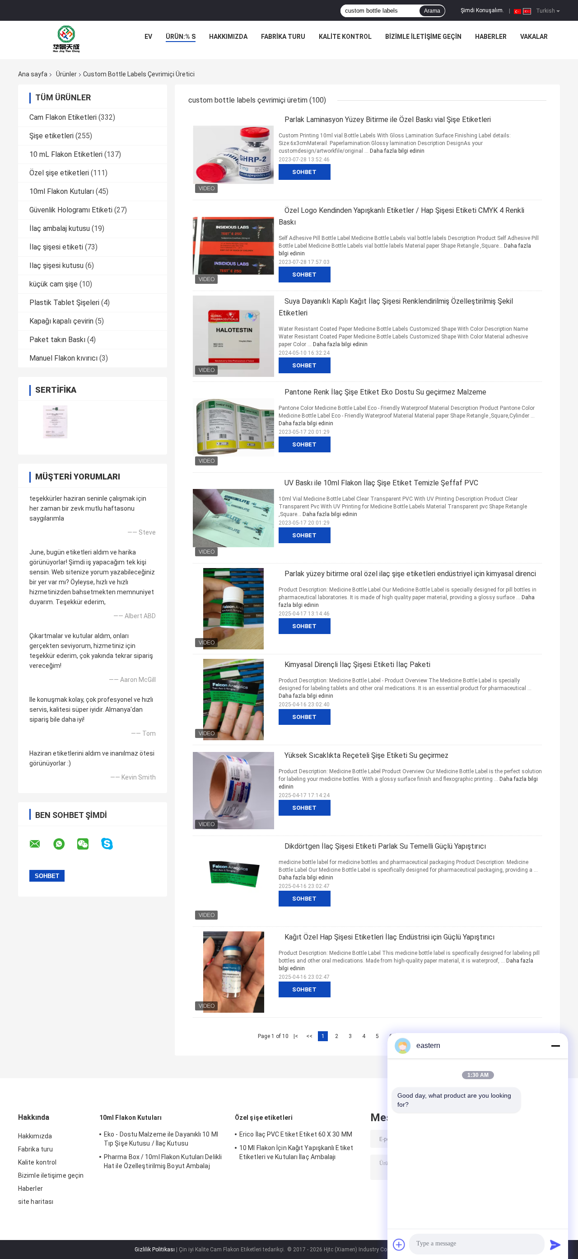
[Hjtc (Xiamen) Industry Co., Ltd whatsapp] (64, 844)
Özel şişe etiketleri (59, 173)
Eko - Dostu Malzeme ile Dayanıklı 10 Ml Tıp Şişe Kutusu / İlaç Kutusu (161, 1139)
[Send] (555, 1244)
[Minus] (555, 1045)
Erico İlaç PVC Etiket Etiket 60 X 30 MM (295, 1134)
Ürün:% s (181, 36)
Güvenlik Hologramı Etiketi (70, 210)
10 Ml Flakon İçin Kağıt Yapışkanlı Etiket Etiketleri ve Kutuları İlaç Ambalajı (296, 1152)
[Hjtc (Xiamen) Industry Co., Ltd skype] (112, 844)
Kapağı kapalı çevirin (61, 321)
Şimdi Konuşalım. (482, 10)
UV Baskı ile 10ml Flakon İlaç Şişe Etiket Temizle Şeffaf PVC (381, 483)
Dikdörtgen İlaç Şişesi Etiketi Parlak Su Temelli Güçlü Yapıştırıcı (385, 846)
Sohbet (304, 172)
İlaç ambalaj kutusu (59, 228)
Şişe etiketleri (51, 136)
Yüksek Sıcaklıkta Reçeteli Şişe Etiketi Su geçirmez (366, 755)
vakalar (534, 36)
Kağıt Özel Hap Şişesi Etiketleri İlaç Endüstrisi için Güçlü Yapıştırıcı (389, 937)
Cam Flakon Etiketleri (63, 117)
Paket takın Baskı (57, 339)
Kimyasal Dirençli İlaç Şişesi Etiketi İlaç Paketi (357, 664)
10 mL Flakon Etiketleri (66, 154)
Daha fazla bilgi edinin (397, 151)
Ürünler (66, 74)
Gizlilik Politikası (155, 1249)
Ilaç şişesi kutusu (56, 265)
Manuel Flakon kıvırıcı (63, 358)
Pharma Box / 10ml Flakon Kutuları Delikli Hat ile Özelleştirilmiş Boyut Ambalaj (163, 1161)
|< (296, 1036)
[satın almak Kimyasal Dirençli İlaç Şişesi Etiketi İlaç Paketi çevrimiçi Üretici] (233, 699)
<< (309, 1036)
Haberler (491, 36)
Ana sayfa (32, 74)
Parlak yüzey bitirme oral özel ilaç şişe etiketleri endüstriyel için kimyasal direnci (410, 573)
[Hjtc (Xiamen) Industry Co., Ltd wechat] (88, 844)
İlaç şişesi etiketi (56, 247)
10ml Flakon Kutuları (61, 191)
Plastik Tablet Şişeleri (64, 302)
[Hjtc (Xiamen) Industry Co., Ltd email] (40, 844)
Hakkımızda (228, 36)
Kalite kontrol (345, 36)
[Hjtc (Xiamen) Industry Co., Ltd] (66, 38)
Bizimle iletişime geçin (423, 36)
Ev (148, 36)
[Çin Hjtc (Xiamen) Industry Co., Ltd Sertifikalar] (55, 421)
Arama (432, 11)
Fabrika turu (283, 36)
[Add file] (399, 1244)
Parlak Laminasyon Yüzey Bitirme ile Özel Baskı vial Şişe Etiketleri (387, 119)
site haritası (35, 1201)
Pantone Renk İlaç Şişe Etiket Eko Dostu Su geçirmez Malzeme (385, 392)
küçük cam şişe (53, 284)
